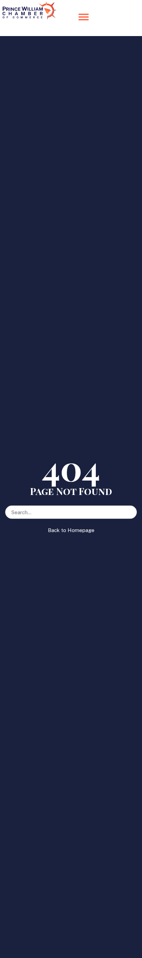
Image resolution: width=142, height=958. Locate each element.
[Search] (131, 508)
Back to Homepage (71, 530)
